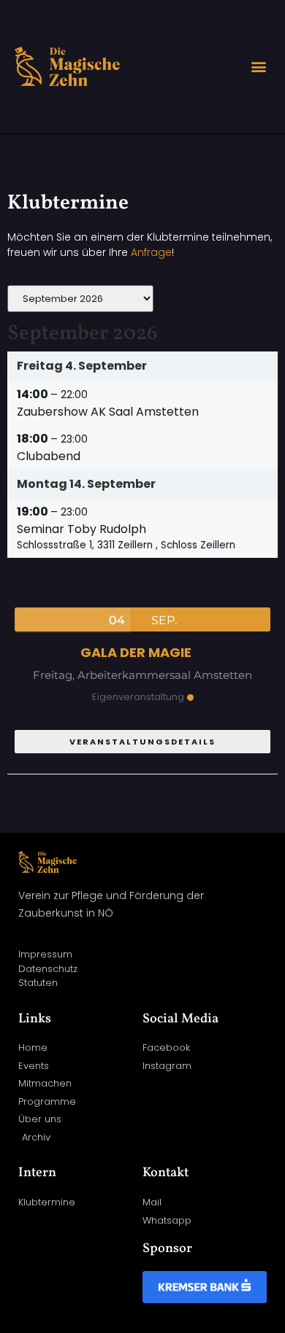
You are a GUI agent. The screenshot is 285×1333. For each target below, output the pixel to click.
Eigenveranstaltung (138, 697)
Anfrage (151, 252)
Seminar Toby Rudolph (81, 529)
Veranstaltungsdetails (142, 741)
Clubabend (48, 456)
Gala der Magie (135, 652)
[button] (258, 67)
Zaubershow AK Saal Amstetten (108, 411)
